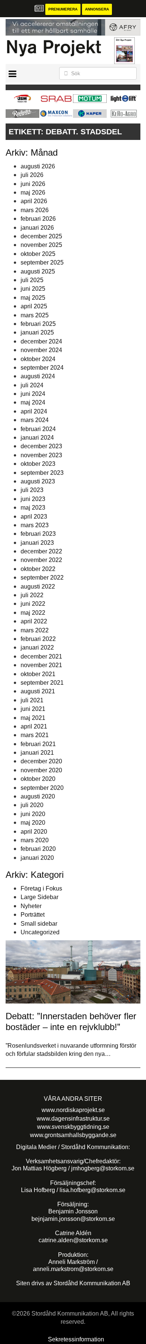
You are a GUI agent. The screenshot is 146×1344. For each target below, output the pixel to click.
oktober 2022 (38, 569)
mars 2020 (35, 840)
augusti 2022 (38, 586)
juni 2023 (33, 499)
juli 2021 (32, 700)
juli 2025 (32, 280)
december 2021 (41, 656)
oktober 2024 (38, 359)
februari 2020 (38, 849)
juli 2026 (32, 175)
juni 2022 (33, 604)
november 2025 (41, 245)
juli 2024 (32, 385)
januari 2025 (37, 332)
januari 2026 (37, 227)
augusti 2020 (38, 796)
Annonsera (97, 9)
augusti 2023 (38, 481)
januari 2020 (37, 858)
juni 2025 (33, 288)
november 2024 (41, 350)
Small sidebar (39, 923)
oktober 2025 (38, 254)
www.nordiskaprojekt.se (73, 1110)
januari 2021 (37, 752)
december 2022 (41, 551)
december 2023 (41, 446)
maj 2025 (33, 297)
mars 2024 (35, 420)
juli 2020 (32, 805)
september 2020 (42, 788)
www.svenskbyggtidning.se (73, 1127)
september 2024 (42, 367)
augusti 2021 (38, 691)
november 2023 (41, 455)
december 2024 (41, 341)
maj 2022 (33, 613)
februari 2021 (38, 744)
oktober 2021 (38, 674)
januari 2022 (37, 647)
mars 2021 (35, 735)
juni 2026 (33, 184)
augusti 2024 (38, 376)
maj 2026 (33, 192)
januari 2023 (37, 543)
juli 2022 (32, 595)
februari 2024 (38, 429)
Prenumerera (62, 9)
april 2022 (34, 621)
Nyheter (31, 906)
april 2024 (34, 411)
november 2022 (41, 560)
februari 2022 (38, 639)
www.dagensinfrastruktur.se (73, 1118)
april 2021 (34, 726)
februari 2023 (38, 534)
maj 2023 (33, 507)
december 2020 (41, 761)
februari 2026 (38, 219)
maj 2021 (33, 718)
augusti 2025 (38, 271)
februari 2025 (38, 324)
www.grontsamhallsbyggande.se (73, 1135)
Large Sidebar (39, 897)
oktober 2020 (38, 779)
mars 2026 (35, 210)
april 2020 (34, 831)
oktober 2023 (38, 464)
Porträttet (33, 914)
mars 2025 (35, 315)
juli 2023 (32, 490)
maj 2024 (33, 402)
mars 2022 (35, 630)
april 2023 (34, 516)
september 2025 (42, 262)
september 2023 (42, 473)
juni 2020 (33, 814)
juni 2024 (33, 394)
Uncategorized (40, 932)
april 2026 (34, 201)
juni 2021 (33, 709)
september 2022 (42, 577)
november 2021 (41, 665)
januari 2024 (37, 437)
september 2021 (42, 682)
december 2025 (41, 236)
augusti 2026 (38, 166)
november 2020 (41, 770)
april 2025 (34, 306)
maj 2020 (33, 822)
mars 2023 (35, 525)
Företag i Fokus (41, 888)
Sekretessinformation (76, 1339)
